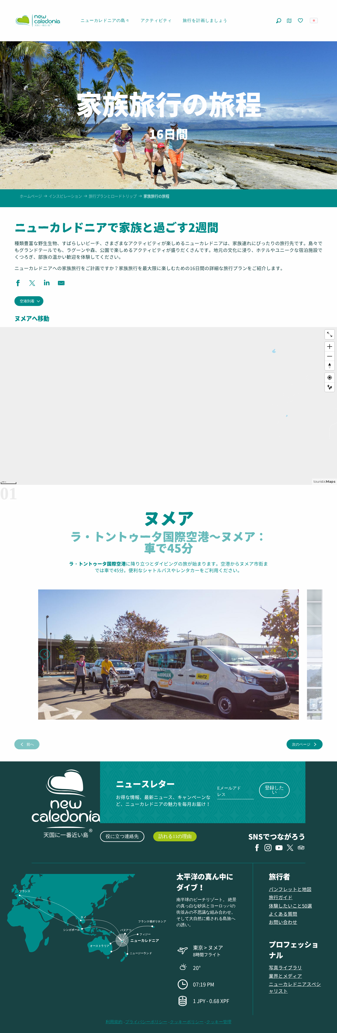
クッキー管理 (218, 1022)
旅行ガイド (281, 897)
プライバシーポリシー (146, 1022)
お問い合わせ (283, 922)
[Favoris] (301, 20)
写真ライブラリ (285, 967)
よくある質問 (283, 914)
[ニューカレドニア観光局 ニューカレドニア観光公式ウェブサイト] (37, 20)
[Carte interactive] (289, 20)
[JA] (314, 20)
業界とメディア (285, 976)
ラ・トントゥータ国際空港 (97, 564)
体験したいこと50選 (290, 906)
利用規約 (114, 1022)
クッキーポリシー (187, 1022)
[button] (278, 20)
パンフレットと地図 (290, 889)
